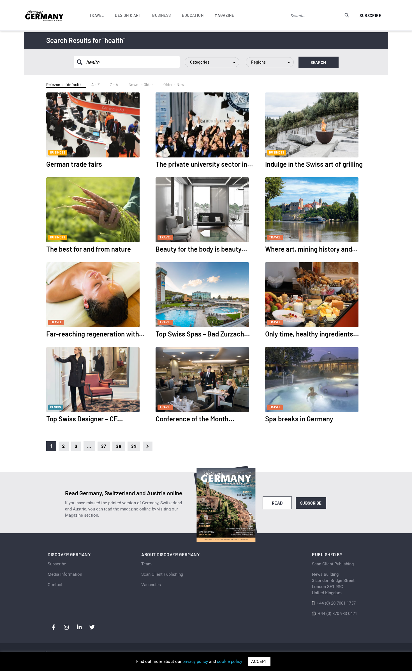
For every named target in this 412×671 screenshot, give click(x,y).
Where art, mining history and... (311, 249)
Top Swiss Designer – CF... (84, 419)
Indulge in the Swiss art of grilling (314, 164)
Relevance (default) (63, 84)
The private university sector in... (204, 164)
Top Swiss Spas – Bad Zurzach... (203, 334)
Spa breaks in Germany (299, 419)
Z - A (114, 84)
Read (277, 502)
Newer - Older (141, 84)
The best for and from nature (88, 249)
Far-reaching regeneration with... (95, 334)
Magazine (224, 15)
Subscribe (370, 15)
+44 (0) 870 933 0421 (337, 613)
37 (104, 446)
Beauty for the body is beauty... (201, 249)
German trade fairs (74, 164)
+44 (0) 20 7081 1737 (336, 603)
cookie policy (229, 661)
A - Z (95, 84)
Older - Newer (175, 84)
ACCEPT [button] (259, 661)
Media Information (65, 574)
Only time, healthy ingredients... (312, 334)
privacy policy (195, 661)
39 (133, 446)
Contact (55, 584)
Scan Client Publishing (162, 574)
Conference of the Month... (195, 419)
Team (146, 563)
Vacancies (151, 584)
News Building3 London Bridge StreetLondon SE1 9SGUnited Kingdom (333, 583)
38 (118, 446)
